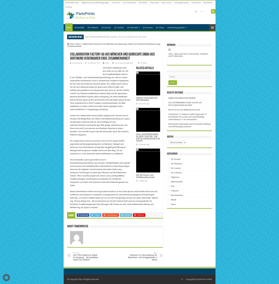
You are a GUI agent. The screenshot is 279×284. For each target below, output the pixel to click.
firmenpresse (77, 63)
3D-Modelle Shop (72, 3)
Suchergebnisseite (181, 3)
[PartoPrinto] (81, 14)
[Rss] (196, 11)
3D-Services (148, 27)
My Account (166, 3)
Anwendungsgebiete (176, 27)
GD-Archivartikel (129, 3)
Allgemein (175, 177)
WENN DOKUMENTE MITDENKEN (147, 99)
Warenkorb (207, 3)
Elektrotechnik (177, 182)
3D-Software (92, 27)
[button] (6, 277)
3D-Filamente (132, 27)
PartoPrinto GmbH (204, 279)
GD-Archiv (116, 3)
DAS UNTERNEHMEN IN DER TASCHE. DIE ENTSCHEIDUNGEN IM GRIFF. (148, 137)
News (69, 27)
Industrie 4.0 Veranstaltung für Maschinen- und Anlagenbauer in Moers (142, 256)
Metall (173, 200)
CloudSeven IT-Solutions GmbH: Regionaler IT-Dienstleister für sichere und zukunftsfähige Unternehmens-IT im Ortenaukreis (187, 117)
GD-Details (143, 3)
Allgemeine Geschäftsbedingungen (95, 3)
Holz (173, 186)
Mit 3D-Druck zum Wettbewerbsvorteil (100, 37)
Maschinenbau (177, 195)
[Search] (213, 11)
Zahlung (68, 7)
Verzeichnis (196, 3)
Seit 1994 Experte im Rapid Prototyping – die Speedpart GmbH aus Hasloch (85, 256)
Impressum (154, 3)
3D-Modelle (79, 27)
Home (71, 44)
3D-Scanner (119, 27)
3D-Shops (160, 27)
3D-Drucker (106, 27)
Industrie (175, 191)
